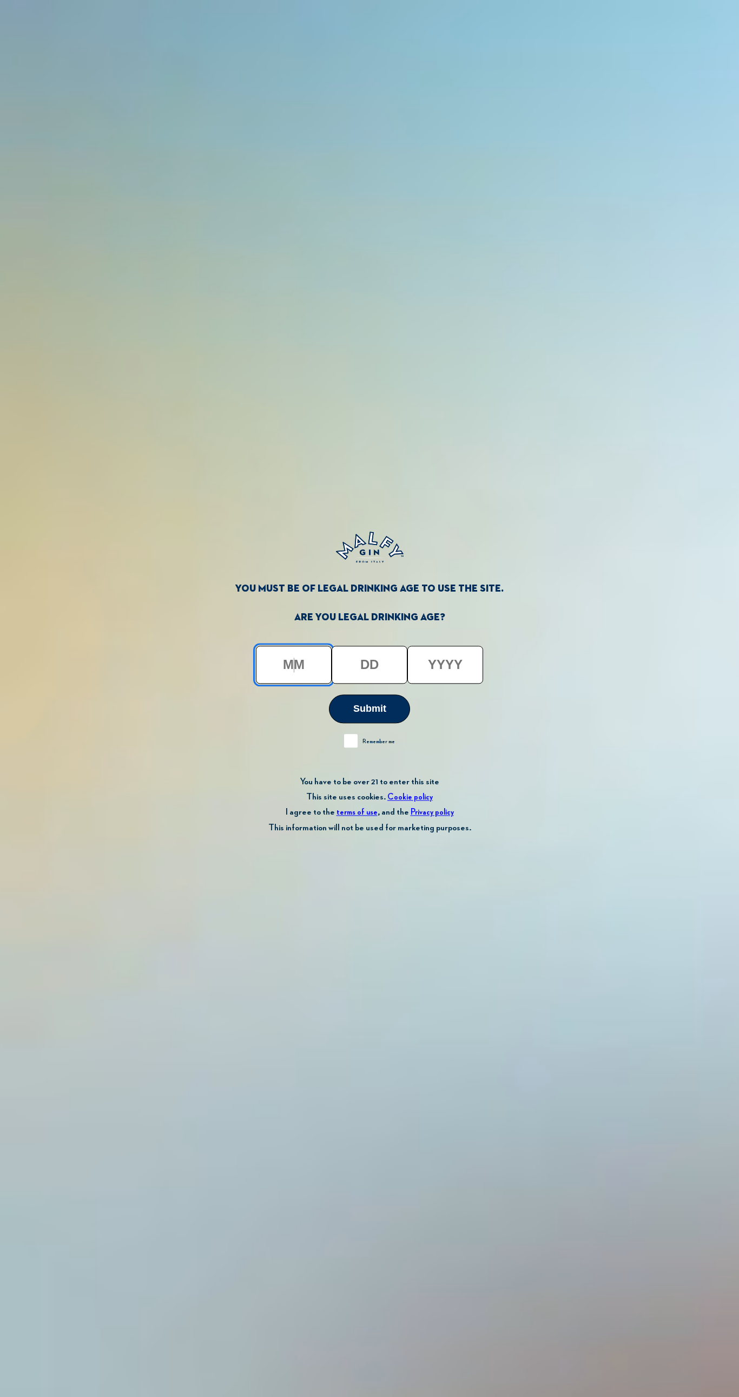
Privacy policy (432, 812)
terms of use (357, 812)
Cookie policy (410, 797)
